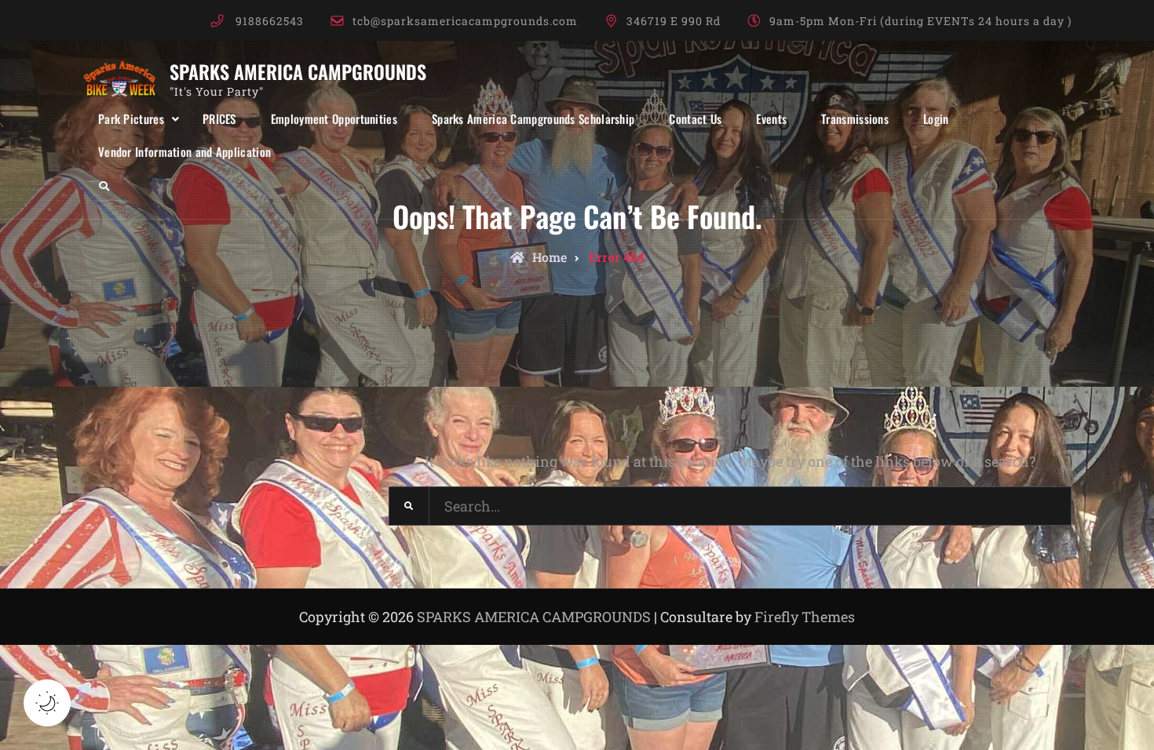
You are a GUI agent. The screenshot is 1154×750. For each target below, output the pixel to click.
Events (771, 118)
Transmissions (855, 118)
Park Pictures (131, 118)
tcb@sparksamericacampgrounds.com (465, 20)
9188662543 (270, 20)
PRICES (219, 118)
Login (936, 118)
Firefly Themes (804, 616)
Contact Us (695, 118)
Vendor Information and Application (184, 151)
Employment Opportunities (334, 118)
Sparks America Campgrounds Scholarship (533, 118)
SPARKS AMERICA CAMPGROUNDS (298, 71)
